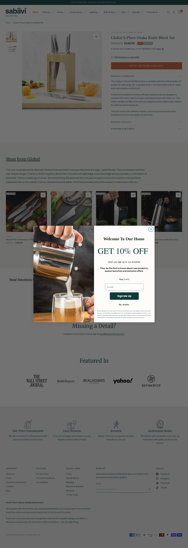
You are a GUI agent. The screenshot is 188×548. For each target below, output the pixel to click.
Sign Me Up (124, 296)
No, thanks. (124, 304)
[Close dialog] (151, 229)
